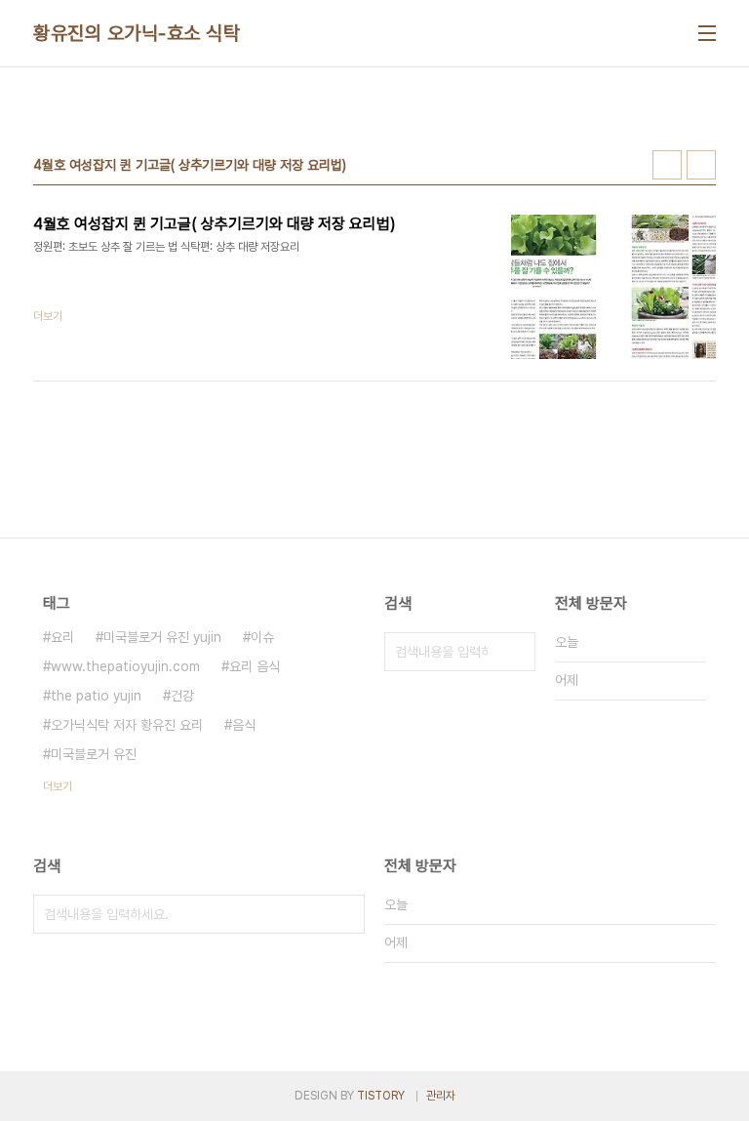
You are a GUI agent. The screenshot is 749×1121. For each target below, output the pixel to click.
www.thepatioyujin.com (125, 666)
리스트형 (701, 165)
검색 (515, 651)
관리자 (440, 1095)
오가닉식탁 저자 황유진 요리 (127, 725)
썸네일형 (667, 165)
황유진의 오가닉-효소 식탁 (136, 33)
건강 (182, 695)
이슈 (262, 637)
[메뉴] (707, 33)
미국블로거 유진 (94, 754)
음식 (244, 725)
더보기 (57, 786)
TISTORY (381, 1095)
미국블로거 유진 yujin (162, 637)
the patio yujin (96, 695)
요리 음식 (254, 666)
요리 (62, 637)
